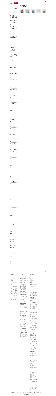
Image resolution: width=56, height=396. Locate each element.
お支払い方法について (27, 392)
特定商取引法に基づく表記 (38, 392)
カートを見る (44, 1)
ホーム (12, 392)
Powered (24, 394)
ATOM (44, 392)
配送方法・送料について (32, 392)
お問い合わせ (18, 392)
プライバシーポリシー (22, 392)
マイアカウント (39, 1)
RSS (42, 392)
